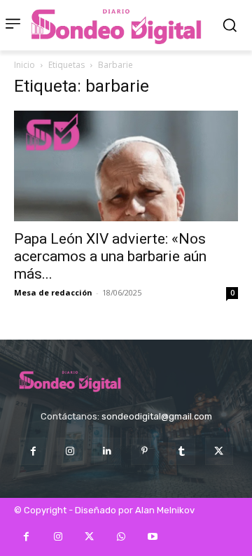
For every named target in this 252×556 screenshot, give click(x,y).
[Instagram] (70, 451)
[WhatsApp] (120, 536)
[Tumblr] (181, 451)
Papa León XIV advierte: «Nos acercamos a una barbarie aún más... (110, 256)
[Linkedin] (107, 451)
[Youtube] (152, 536)
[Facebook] (32, 451)
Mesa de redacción (53, 292)
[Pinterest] (144, 451)
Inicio (24, 65)
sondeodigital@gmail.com (157, 416)
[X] (218, 451)
